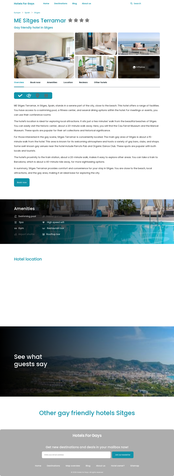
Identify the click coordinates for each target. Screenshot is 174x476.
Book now (35, 82)
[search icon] (131, 3)
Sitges (37, 12)
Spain (27, 12)
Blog (74, 3)
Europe (17, 12)
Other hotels (100, 82)
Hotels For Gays (24, 3)
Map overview (73, 465)
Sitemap (134, 465)
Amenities (52, 82)
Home (46, 3)
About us (86, 3)
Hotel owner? (118, 465)
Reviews (83, 82)
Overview (19, 82)
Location (68, 82)
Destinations (60, 3)
